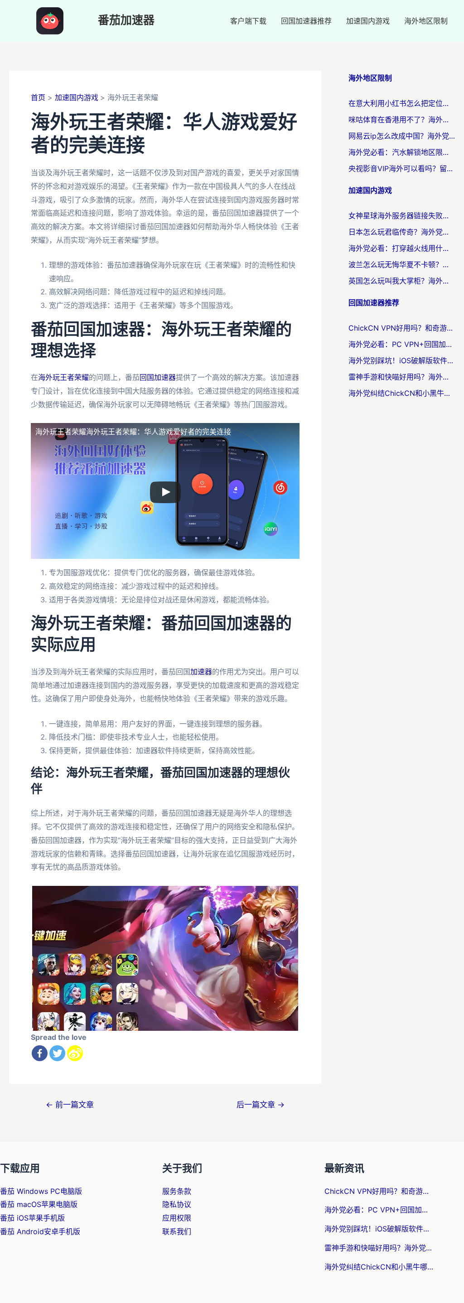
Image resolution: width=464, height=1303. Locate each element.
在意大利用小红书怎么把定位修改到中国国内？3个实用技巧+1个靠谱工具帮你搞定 (401, 103)
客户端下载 (248, 20)
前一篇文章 (70, 1104)
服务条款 (176, 1191)
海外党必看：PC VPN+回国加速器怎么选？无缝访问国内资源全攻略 (401, 344)
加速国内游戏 (368, 20)
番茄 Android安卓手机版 (40, 1231)
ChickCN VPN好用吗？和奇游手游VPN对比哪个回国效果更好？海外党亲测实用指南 (401, 327)
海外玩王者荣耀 (63, 377)
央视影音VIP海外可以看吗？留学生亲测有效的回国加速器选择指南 (401, 168)
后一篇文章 (261, 1104)
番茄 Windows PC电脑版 (41, 1191)
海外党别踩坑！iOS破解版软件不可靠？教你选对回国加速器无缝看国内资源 (401, 360)
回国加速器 (158, 377)
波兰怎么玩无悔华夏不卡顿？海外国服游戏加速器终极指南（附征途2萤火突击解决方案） (401, 264)
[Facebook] (40, 1053)
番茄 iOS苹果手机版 (32, 1217)
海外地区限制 (426, 20)
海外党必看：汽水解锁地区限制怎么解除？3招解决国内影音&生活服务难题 (401, 152)
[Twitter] (57, 1053)
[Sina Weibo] (75, 1053)
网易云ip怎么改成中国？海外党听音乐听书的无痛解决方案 (401, 135)
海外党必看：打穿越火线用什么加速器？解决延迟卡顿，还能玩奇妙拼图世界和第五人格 (401, 248)
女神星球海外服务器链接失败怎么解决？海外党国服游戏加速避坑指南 (401, 215)
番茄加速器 (126, 20)
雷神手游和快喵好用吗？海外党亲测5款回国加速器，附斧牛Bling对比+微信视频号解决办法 (401, 376)
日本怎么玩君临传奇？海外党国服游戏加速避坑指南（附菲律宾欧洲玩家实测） (401, 231)
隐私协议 (176, 1204)
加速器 (201, 671)
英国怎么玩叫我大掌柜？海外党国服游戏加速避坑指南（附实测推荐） (401, 280)
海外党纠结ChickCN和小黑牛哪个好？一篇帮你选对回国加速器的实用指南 (401, 393)
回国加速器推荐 (306, 20)
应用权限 (176, 1217)
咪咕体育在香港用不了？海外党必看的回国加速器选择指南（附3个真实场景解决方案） (401, 119)
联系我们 (176, 1231)
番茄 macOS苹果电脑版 (38, 1204)
